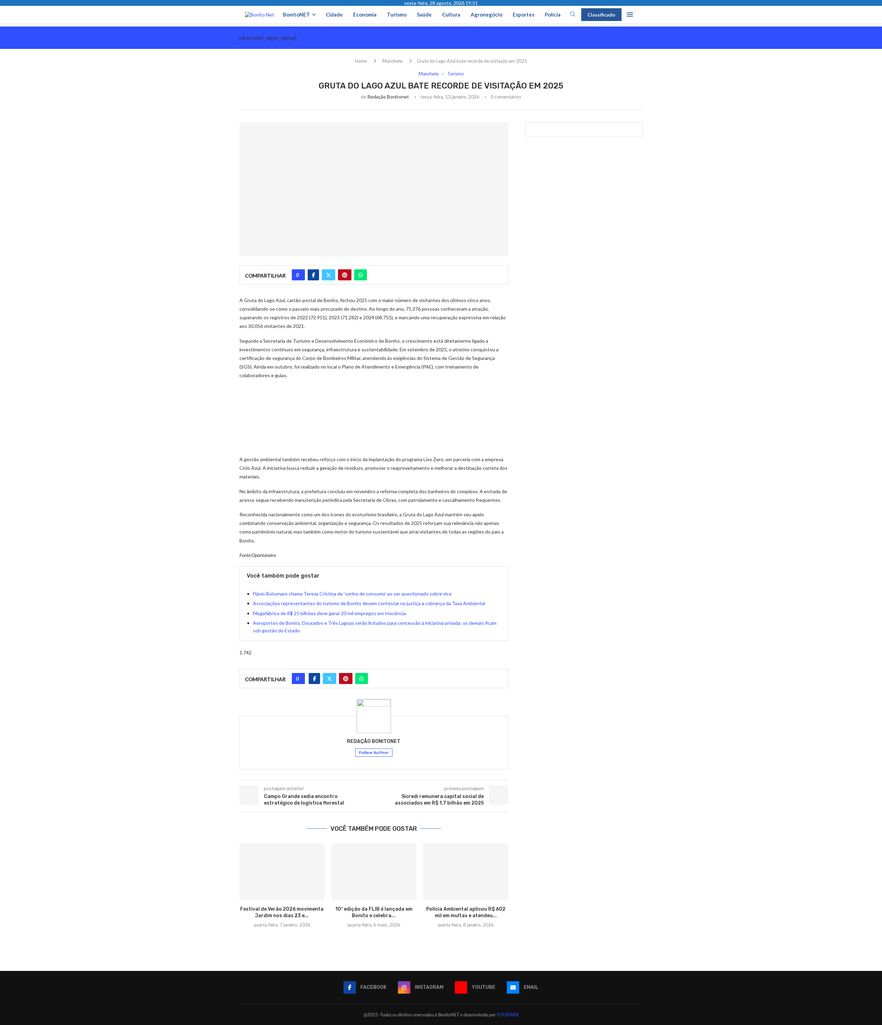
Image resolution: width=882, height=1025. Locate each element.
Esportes (523, 14)
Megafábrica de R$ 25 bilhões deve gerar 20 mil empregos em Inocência (329, 613)
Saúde (424, 14)
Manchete (392, 61)
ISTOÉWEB (508, 1014)
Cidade (334, 14)
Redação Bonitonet (388, 97)
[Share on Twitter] (328, 274)
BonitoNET (296, 14)
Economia (365, 14)
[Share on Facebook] (313, 274)
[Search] (572, 15)
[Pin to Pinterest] (344, 274)
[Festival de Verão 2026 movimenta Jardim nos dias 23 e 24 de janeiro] (282, 871)
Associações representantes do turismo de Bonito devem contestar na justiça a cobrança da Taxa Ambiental (369, 603)
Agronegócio (486, 14)
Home (361, 61)
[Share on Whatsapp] (360, 274)
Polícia (553, 14)
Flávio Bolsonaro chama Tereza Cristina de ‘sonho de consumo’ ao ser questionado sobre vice (352, 594)
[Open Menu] (630, 14)
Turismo (397, 14)
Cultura (451, 14)
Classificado (601, 15)
